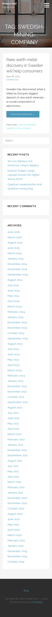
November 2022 (17, 391)
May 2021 (13, 471)
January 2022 (15, 444)
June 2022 (13, 418)
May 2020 (13, 524)
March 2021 (14, 481)
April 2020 (14, 529)
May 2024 (13, 295)
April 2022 (13, 428)
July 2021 (13, 466)
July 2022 (13, 412)
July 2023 (13, 348)
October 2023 (16, 333)
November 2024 (17, 269)
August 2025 (15, 242)
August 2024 (15, 279)
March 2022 (15, 434)
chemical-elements (27, 125)
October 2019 (16, 561)
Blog (26, 590)
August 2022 (15, 407)
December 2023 (17, 322)
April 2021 (13, 476)
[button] (48, 5)
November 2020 (17, 503)
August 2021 (15, 460)
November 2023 (17, 327)
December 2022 (17, 386)
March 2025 (15, 253)
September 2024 (18, 274)
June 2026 (14, 232)
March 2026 (15, 237)
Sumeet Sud (9, 3)
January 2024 (16, 317)
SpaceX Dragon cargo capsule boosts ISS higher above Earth (24, 175)
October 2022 (16, 396)
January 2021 (15, 492)
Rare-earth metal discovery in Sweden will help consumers (24, 65)
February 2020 (16, 540)
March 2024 (15, 306)
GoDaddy (37, 602)
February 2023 (16, 375)
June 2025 (14, 247)
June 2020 (14, 519)
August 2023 (15, 343)
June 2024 (14, 290)
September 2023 (18, 338)
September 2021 (18, 455)
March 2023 (15, 370)
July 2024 (13, 285)
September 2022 (18, 402)
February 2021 (16, 487)
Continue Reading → (23, 114)
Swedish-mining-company (18, 128)
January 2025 (15, 258)
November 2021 (17, 450)
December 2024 (17, 264)
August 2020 (15, 513)
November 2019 (17, 556)
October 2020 (16, 508)
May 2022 (13, 423)
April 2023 (13, 365)
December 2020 (17, 497)
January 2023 (15, 380)
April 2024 (14, 301)
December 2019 (17, 551)
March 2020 (15, 535)
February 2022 (16, 439)
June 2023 (14, 354)
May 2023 (13, 359)
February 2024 (16, 311)
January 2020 (16, 545)
